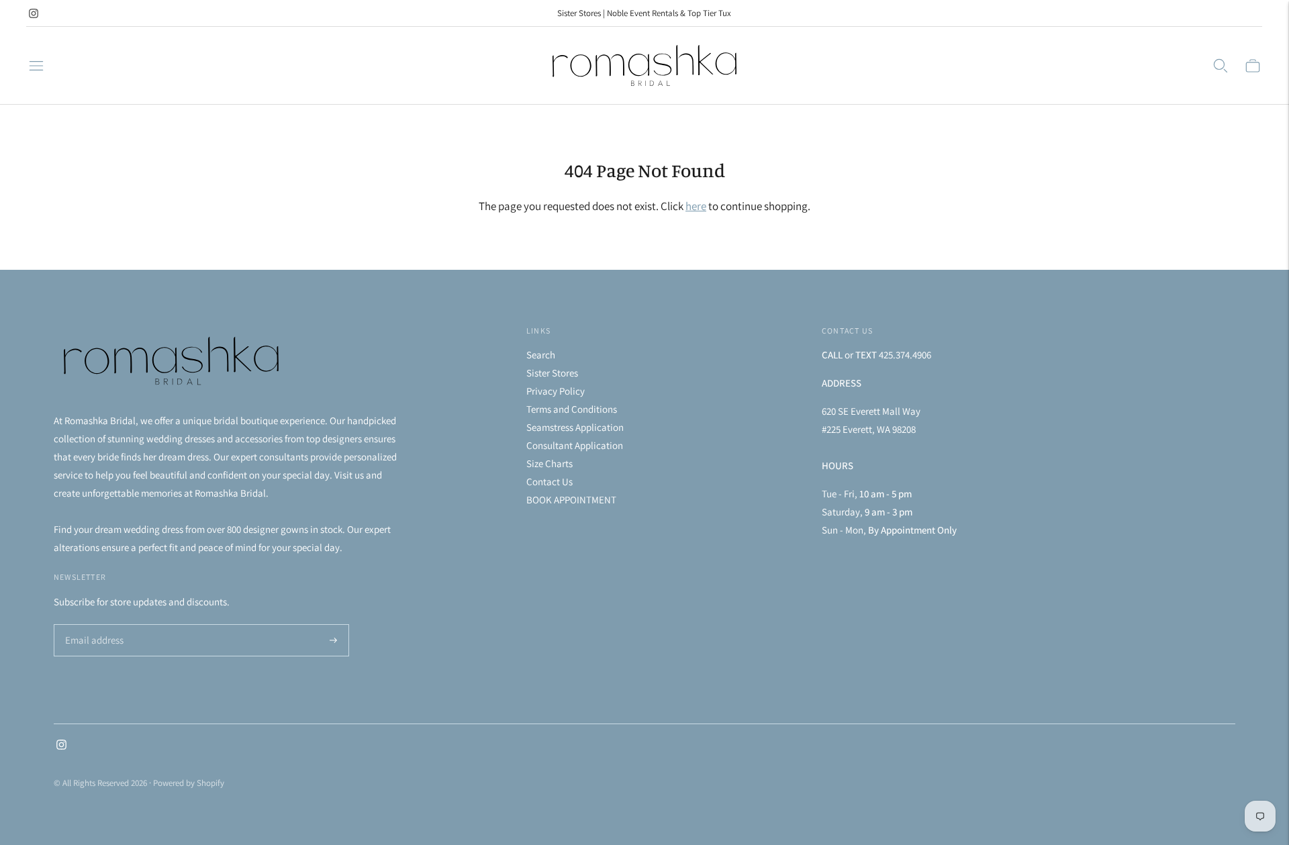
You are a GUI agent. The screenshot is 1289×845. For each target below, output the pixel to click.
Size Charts (549, 463)
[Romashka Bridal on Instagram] (33, 13)
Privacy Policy (555, 391)
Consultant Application (574, 445)
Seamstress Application (575, 427)
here (695, 206)
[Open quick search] (1220, 66)
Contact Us (549, 481)
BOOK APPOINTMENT (571, 499)
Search (540, 354)
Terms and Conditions (571, 409)
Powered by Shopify (188, 783)
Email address (92, 625)
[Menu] (36, 66)
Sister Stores (552, 372)
